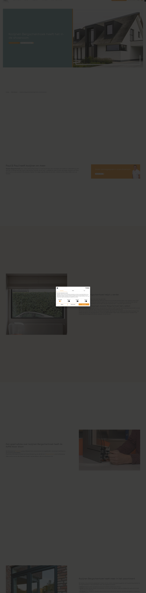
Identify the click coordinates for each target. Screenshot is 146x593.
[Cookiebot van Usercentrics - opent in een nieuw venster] (86, 288)
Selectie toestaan (73, 304)
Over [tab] (84, 290)
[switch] (69, 301)
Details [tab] (73, 290)
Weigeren (62, 304)
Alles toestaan (84, 304)
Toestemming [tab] (61, 290)
